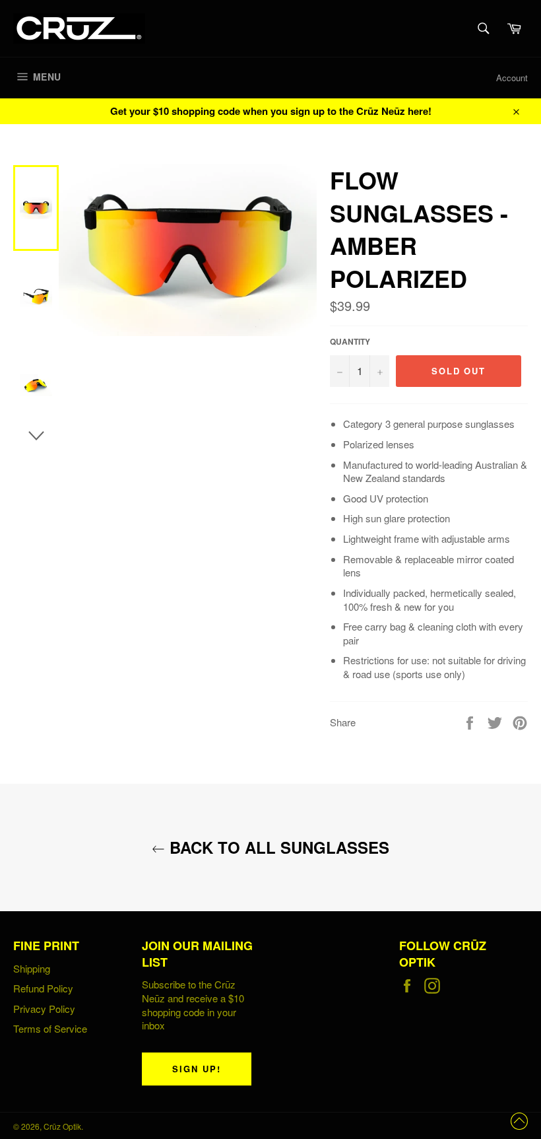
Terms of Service (50, 1028)
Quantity (350, 341)
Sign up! (196, 1068)
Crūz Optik (62, 1126)
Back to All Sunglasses (277, 847)
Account (512, 77)
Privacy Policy (44, 1009)
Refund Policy (43, 988)
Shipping (31, 968)
